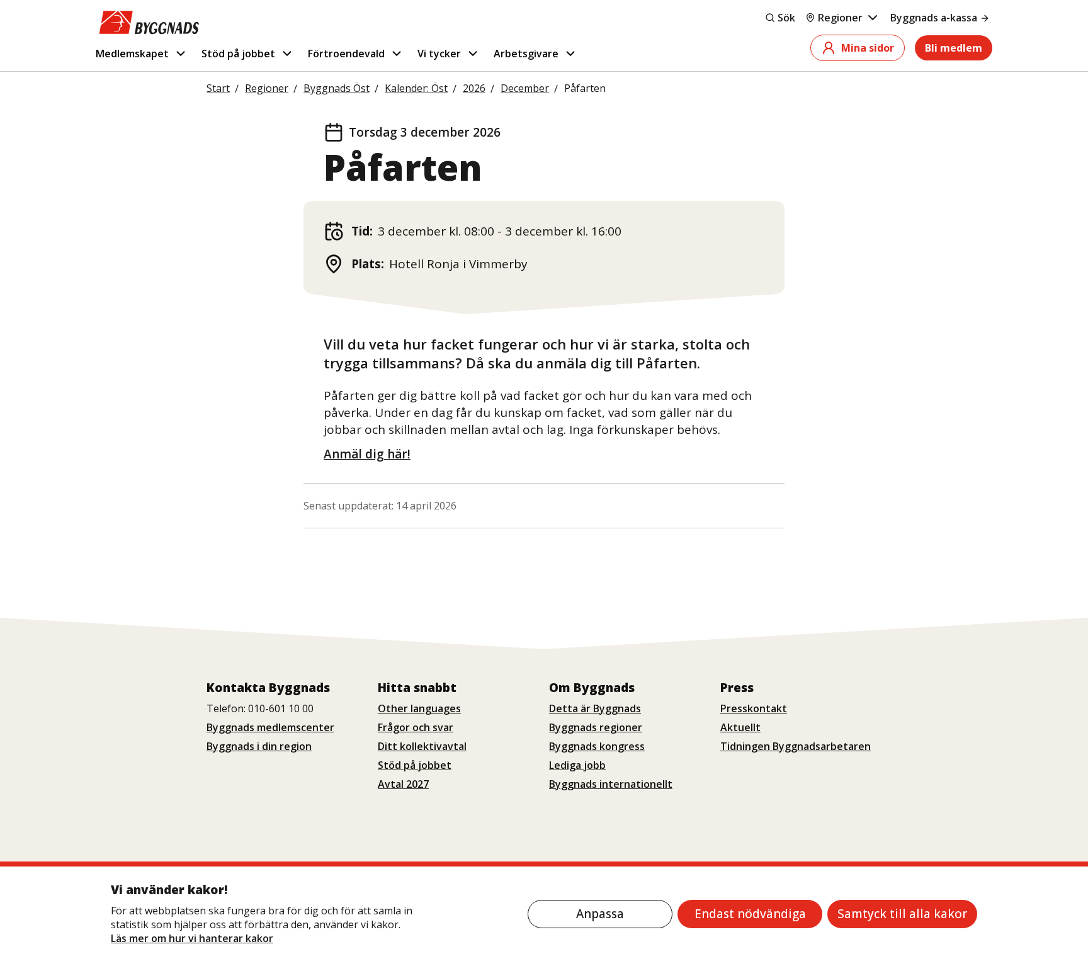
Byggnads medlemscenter (270, 727)
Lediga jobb (577, 765)
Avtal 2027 (403, 784)
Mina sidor (867, 48)
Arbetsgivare (526, 53)
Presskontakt (753, 708)
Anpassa (600, 914)
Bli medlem (953, 48)
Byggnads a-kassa (933, 18)
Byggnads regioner (595, 727)
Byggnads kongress (597, 746)
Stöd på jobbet (238, 53)
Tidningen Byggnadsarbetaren (795, 746)
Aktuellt (740, 727)
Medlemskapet (132, 53)
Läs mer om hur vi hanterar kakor (192, 938)
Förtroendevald (346, 53)
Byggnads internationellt (610, 784)
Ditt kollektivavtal (422, 746)
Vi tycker (439, 53)
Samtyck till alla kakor (902, 914)
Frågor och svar (415, 727)
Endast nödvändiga (750, 914)
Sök (786, 18)
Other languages (419, 708)
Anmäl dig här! (367, 454)
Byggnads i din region (259, 746)
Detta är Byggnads (595, 708)
